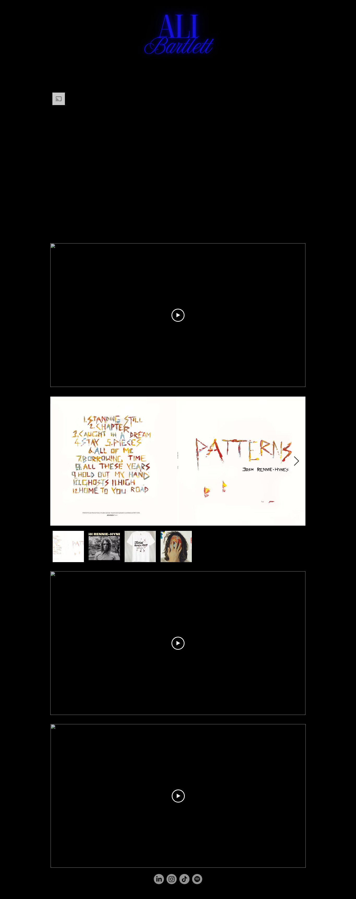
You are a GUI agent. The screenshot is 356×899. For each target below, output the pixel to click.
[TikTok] (184, 879)
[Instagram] (172, 879)
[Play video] (178, 315)
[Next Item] (296, 461)
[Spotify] (197, 879)
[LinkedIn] (159, 879)
